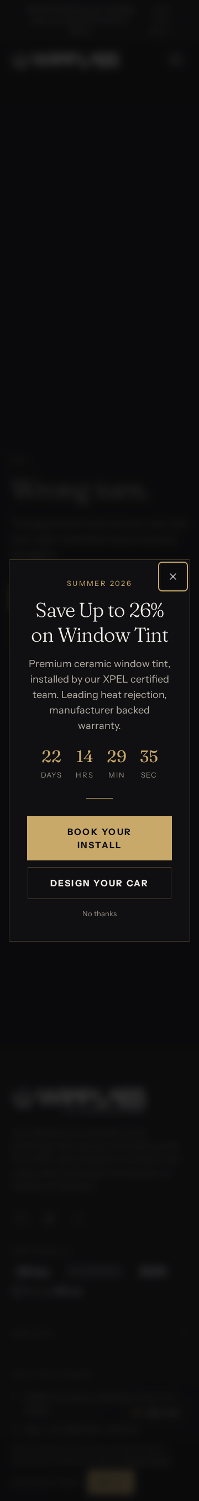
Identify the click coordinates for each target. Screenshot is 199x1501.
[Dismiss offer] (173, 576)
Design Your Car (99, 883)
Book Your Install (99, 838)
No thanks (99, 913)
